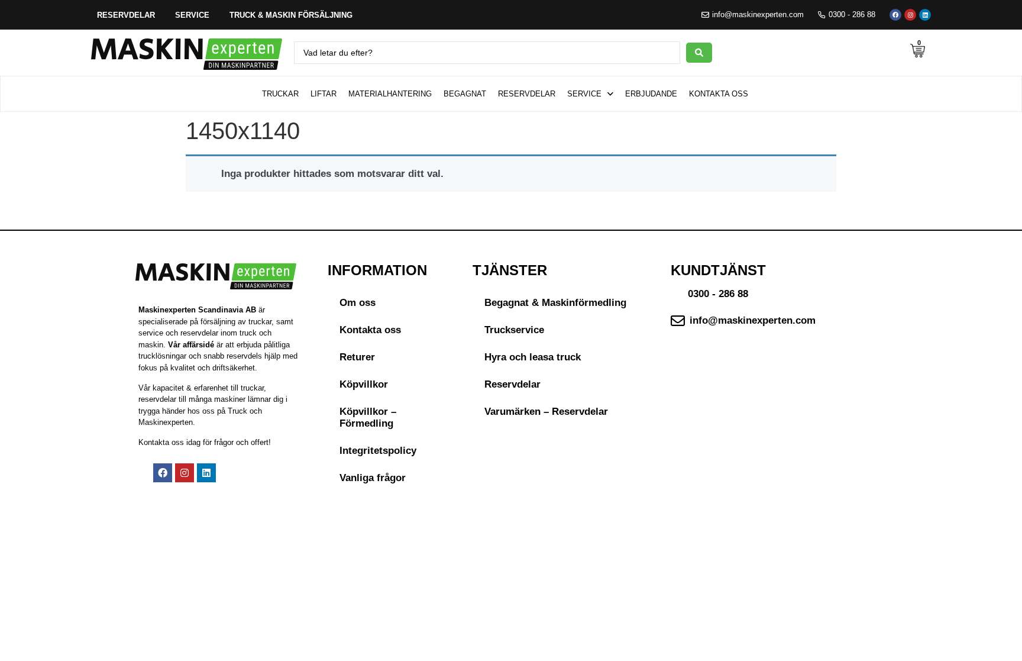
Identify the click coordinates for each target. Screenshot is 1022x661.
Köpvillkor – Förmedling (367, 417)
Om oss (357, 302)
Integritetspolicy (377, 450)
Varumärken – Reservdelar (546, 411)
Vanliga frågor (372, 477)
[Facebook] (895, 15)
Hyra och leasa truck (532, 357)
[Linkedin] (925, 15)
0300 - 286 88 (852, 14)
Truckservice (514, 330)
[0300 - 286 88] (822, 15)
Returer (357, 357)
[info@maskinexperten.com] (705, 15)
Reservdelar (512, 384)
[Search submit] (699, 53)
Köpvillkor (363, 384)
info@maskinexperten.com (758, 14)
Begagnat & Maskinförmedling (555, 302)
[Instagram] (910, 15)
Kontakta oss (370, 330)
